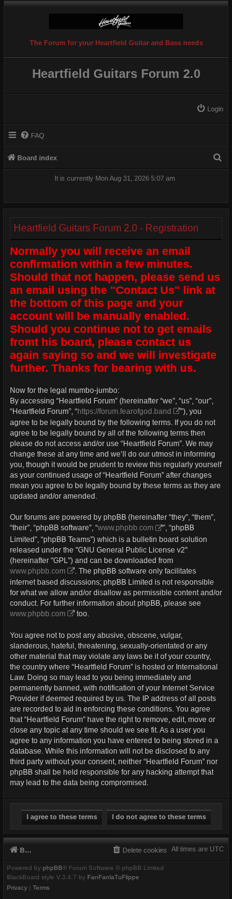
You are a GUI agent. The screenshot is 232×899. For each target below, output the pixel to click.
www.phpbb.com (125, 527)
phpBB (52, 868)
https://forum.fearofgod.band (124, 411)
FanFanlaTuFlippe (113, 877)
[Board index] (116, 18)
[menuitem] (209, 108)
